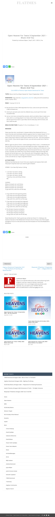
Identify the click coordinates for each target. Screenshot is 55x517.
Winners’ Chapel (8, 411)
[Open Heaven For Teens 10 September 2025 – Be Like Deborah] (15, 303)
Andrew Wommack (10, 464)
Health (6, 421)
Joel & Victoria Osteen (11, 471)
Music (7, 450)
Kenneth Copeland (10, 474)
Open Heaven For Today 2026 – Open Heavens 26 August (26, 515)
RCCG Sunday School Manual (11, 414)
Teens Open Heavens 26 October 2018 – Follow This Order (39, 321)
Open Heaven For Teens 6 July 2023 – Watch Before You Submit (38, 342)
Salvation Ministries (11, 435)
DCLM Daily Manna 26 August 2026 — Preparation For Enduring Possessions (23, 384)
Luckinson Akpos (23, 40)
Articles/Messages (10, 453)
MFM (5, 404)
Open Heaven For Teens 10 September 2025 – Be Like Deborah (14, 312)
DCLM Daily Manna (9, 407)
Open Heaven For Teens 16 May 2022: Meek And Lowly (14, 342)
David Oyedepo (10, 432)
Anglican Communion (11, 485)
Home (5, 397)
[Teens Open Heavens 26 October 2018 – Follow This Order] (39, 307)
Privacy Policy (9, 515)
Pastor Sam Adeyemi (11, 446)
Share (12, 67)
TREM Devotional (10, 478)
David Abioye (9, 439)
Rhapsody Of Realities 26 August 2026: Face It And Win (17, 391)
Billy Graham (9, 460)
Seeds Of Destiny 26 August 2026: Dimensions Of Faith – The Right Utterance (23, 388)
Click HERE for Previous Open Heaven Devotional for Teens (27, 90)
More (5, 425)
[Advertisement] (27, 19)
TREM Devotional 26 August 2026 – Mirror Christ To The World (19, 377)
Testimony (9, 481)
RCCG (38, 40)
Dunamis (6, 418)
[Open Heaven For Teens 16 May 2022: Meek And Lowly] (15, 333)
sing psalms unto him (27, 98)
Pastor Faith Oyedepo (11, 442)
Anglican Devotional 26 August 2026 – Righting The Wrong (18, 381)
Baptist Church (10, 488)
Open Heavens (7, 400)
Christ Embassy (10, 428)
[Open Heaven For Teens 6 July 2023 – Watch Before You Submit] (39, 333)
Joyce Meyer (9, 467)
